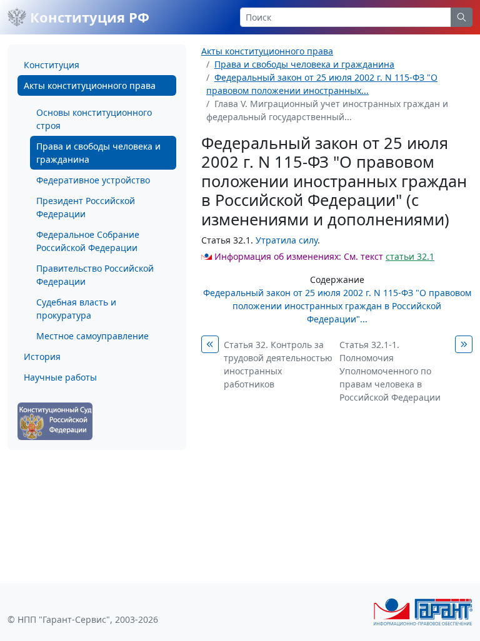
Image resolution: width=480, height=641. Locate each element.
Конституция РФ (87, 17)
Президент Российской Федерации (85, 207)
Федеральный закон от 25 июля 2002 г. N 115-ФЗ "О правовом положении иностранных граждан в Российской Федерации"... (337, 306)
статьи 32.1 (410, 256)
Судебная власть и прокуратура (76, 308)
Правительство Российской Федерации (95, 274)
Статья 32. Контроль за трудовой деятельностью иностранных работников (278, 364)
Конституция (51, 65)
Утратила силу (287, 240)
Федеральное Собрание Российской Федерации (87, 241)
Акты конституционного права (90, 85)
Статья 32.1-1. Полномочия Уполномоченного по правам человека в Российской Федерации (390, 371)
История (42, 356)
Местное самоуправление (92, 336)
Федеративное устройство (93, 180)
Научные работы (60, 377)
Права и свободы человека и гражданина (98, 152)
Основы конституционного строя (94, 118)
